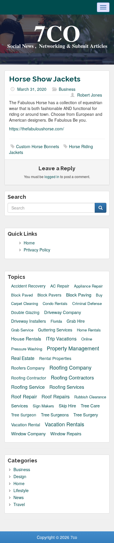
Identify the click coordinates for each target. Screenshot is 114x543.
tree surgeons (55, 414)
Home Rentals (89, 330)
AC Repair (59, 286)
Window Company (28, 433)
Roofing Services (66, 387)
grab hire (76, 321)
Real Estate (22, 358)
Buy (99, 295)
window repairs (65, 433)
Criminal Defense (87, 303)
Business (67, 89)
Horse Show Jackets (44, 78)
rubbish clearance (90, 397)
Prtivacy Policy (37, 250)
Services (19, 405)
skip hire (67, 405)
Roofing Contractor (28, 378)
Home (29, 243)
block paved (22, 295)
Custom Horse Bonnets (37, 146)
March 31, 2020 (31, 89)
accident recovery (28, 286)
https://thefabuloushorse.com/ (36, 129)
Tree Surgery (85, 415)
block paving (78, 295)
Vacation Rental (25, 424)
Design (19, 476)
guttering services (55, 330)
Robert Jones (89, 95)
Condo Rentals (55, 303)
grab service (22, 330)
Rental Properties (55, 358)
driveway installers (28, 321)
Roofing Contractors (72, 377)
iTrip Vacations (61, 338)
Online (86, 339)
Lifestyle (21, 490)
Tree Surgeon (23, 415)
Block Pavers (49, 295)
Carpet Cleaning (24, 303)
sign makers (43, 406)
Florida (56, 321)
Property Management (73, 348)
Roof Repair (24, 396)
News (18, 497)
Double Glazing (25, 312)
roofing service (28, 387)
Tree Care (90, 405)
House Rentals (26, 338)
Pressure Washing (26, 349)
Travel (19, 504)
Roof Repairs (56, 396)
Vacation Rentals (64, 424)
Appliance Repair (88, 286)
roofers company (28, 368)
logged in (51, 176)
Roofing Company (70, 367)
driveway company (62, 312)
